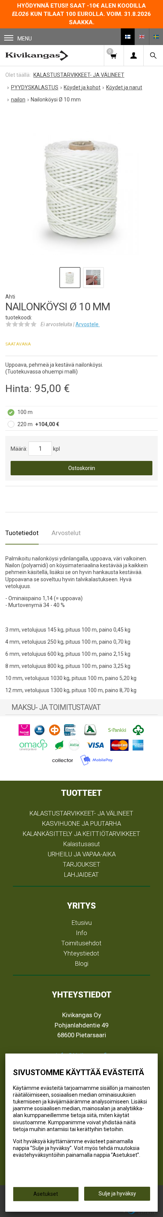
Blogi (81, 963)
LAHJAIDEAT (81, 874)
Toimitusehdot (81, 943)
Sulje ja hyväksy (117, 1194)
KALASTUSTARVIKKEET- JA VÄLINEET (81, 813)
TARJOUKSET (81, 864)
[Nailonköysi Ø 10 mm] (81, 187)
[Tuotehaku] (153, 55)
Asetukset (45, 1194)
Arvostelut (66, 533)
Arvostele (87, 324)
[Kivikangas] (37, 55)
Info (81, 933)
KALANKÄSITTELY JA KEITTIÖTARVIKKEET (81, 833)
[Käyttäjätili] (133, 55)
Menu (24, 39)
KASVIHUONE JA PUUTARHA (81, 823)
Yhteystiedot (81, 953)
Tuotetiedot (22, 533)
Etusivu (82, 922)
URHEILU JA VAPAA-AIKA (82, 854)
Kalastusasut (81, 844)
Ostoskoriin (81, 468)
